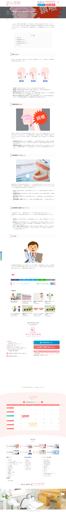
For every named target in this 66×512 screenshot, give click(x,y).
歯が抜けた (28, 461)
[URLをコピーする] (50, 280)
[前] (24, 402)
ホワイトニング (11, 474)
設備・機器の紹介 (47, 461)
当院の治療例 (10, 480)
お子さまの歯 (28, 468)
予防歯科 (9, 470)
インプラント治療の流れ (12, 464)
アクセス (45, 469)
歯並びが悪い (28, 464)
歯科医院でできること (22, 41)
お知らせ (45, 470)
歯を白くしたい (29, 465)
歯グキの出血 (28, 462)
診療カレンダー (47, 468)
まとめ (18, 44)
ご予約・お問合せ (47, 474)
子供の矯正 (10, 466)
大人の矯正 (10, 465)
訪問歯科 (9, 469)
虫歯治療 (9, 459)
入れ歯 (27, 466)
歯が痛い (27, 459)
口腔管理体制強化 (47, 464)
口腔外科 (9, 476)
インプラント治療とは (12, 461)
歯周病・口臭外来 (11, 472)
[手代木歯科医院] (13, 4)
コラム (13, 274)
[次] (42, 402)
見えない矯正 (10, 468)
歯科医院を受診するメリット (23, 43)
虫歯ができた (28, 469)
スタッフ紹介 (46, 465)
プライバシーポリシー (48, 476)
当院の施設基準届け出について (50, 473)
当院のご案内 (46, 459)
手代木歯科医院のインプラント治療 (15, 462)
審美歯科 (9, 473)
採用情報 (45, 466)
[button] (15, 280)
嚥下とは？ (19, 37)
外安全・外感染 (47, 462)
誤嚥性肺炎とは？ (21, 39)
